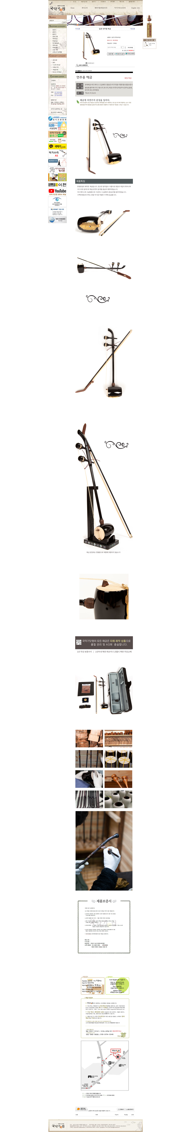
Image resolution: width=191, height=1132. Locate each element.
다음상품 (132, 28)
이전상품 (77, 28)
